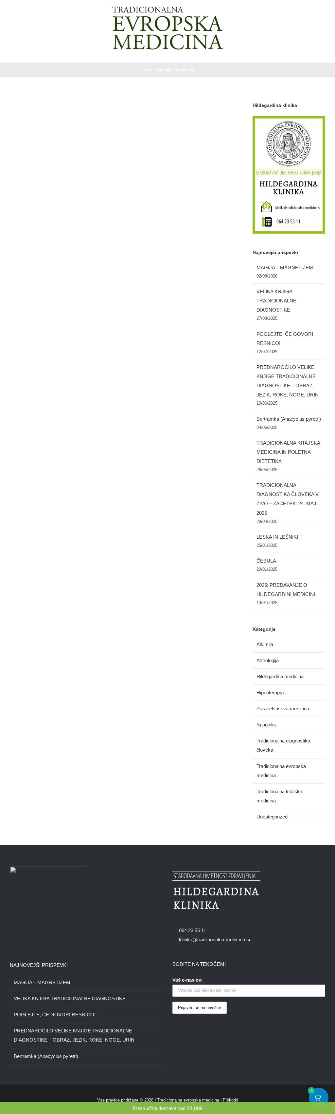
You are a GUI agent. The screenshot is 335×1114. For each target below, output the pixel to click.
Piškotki (230, 1100)
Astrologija (267, 660)
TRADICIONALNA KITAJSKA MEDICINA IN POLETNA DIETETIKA (288, 452)
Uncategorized (272, 816)
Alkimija (264, 644)
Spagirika (266, 724)
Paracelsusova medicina (282, 708)
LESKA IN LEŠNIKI (277, 537)
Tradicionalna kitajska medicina (279, 796)
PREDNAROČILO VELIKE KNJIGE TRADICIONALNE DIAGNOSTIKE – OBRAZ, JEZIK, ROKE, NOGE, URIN (74, 1035)
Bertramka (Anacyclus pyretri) (288, 419)
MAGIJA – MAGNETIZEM (284, 267)
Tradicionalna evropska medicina (281, 770)
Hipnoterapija (270, 692)
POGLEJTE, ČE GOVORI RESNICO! (55, 1014)
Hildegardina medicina (280, 676)
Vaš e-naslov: (187, 980)
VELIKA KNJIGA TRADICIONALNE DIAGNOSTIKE (276, 301)
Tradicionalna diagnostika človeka (283, 745)
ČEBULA (266, 561)
